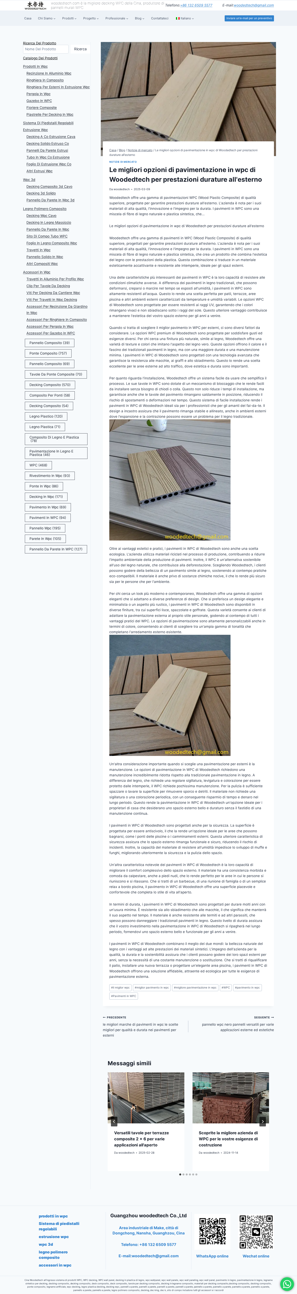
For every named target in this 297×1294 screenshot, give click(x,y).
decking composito (50, 385)
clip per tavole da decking (48, 286)
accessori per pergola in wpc (50, 326)
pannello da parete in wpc (47, 229)
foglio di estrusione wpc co (48, 164)
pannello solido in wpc (44, 257)
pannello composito (49, 343)
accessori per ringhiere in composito (56, 320)
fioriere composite (41, 108)
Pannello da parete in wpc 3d (50, 200)
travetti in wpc (38, 250)
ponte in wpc (43, 486)
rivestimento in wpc (49, 476)
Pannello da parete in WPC (55, 549)
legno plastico (46, 416)
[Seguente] (262, 1121)
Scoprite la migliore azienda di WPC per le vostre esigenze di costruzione (228, 1138)
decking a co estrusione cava (50, 137)
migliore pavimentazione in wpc (195, 987)
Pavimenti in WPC (123, 996)
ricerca (80, 49)
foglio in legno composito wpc (51, 243)
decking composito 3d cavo (49, 187)
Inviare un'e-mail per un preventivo (249, 18)
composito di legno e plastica (54, 439)
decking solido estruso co (47, 144)
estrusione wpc (35, 130)
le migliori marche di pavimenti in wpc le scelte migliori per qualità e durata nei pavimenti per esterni (140, 1026)
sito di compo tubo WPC (46, 236)
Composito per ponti (49, 395)
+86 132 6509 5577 (196, 5)
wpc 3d (29, 180)
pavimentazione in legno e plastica (51, 453)
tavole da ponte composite (55, 374)
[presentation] (146, 1097)
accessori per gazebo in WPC (50, 333)
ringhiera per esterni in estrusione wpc (58, 87)
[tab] (180, 1174)
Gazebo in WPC (39, 101)
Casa (27, 18)
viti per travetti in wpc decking (51, 300)
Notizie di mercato (123, 161)
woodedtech (122, 189)
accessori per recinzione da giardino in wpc (56, 309)
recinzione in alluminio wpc (48, 73)
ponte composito (48, 353)
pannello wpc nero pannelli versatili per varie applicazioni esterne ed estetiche (238, 1024)
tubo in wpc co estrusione (48, 157)
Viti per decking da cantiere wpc (53, 293)
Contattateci (160, 18)
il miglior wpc (120, 987)
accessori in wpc (36, 272)
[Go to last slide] (114, 1121)
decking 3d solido (41, 193)
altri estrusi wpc (39, 171)
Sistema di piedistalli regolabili (48, 123)
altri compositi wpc (42, 264)
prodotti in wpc (35, 66)
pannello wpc (45, 528)
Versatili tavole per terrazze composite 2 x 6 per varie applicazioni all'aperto (141, 1138)
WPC (226, 987)
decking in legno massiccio (48, 222)
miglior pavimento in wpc (152, 987)
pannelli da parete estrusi (47, 150)
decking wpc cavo (41, 216)
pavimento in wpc (247, 987)
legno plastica (44, 427)
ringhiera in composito (45, 80)
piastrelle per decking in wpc (49, 114)
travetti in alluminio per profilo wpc (55, 279)
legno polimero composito (44, 209)
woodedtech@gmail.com (254, 5)
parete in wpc (45, 539)
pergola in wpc (38, 94)
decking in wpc (46, 497)
